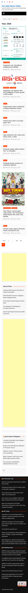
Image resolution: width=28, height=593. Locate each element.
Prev (4, 240)
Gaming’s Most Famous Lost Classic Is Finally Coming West (13, 291)
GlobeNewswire (8, 547)
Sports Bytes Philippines (12, 436)
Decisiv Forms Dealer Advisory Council (12, 570)
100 (17, 240)
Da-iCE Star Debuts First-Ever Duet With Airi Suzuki (14, 312)
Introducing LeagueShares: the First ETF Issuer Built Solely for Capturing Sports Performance (12, 576)
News (5, 103)
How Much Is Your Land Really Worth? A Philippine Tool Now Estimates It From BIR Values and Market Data (13, 516)
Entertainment (7, 208)
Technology (6, 62)
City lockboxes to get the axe (9, 529)
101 (21, 240)
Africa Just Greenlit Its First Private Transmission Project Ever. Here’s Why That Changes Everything (13, 505)
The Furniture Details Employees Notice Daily (13, 302)
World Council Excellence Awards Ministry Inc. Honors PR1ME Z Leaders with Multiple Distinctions (14, 534)
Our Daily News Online (11, 6)
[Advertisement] (14, 267)
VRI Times (6, 511)
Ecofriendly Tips (8, 478)
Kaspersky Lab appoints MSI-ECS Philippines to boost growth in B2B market (13, 92)
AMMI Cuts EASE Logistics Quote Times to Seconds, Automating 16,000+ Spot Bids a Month (13, 565)
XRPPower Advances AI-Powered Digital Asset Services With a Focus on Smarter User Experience (14, 523)
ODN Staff (7, 69)
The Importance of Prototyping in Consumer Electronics (11, 307)
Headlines (6, 87)
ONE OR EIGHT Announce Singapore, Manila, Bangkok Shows (13, 296)
